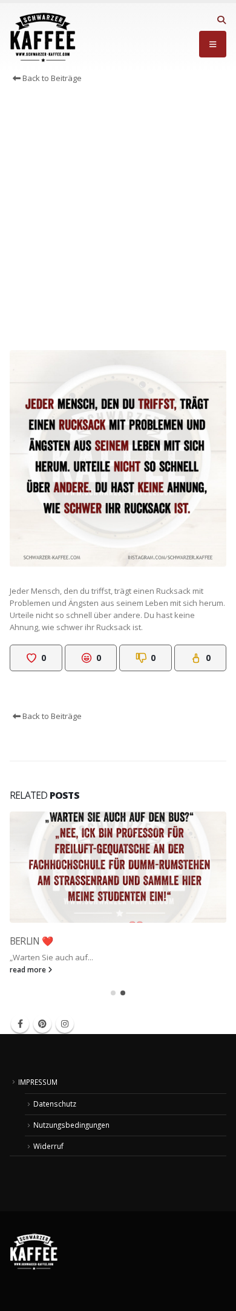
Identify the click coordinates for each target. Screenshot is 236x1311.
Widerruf (48, 1146)
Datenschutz (54, 1103)
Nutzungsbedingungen (71, 1125)
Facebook (20, 1024)
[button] (221, 20)
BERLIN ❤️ (31, 941)
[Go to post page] (118, 867)
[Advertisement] (118, 220)
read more (29, 969)
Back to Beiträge (51, 78)
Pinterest (42, 1024)
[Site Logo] (43, 37)
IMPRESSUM (37, 1082)
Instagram (65, 1024)
